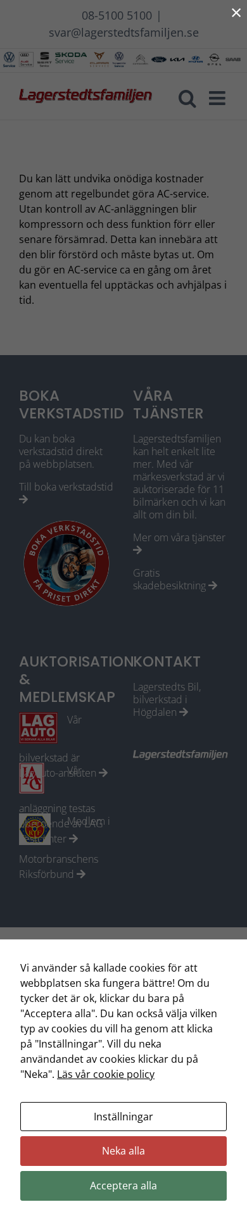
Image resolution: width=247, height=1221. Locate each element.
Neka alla (123, 1151)
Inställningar (123, 1117)
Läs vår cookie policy (106, 1074)
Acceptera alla (123, 1186)
